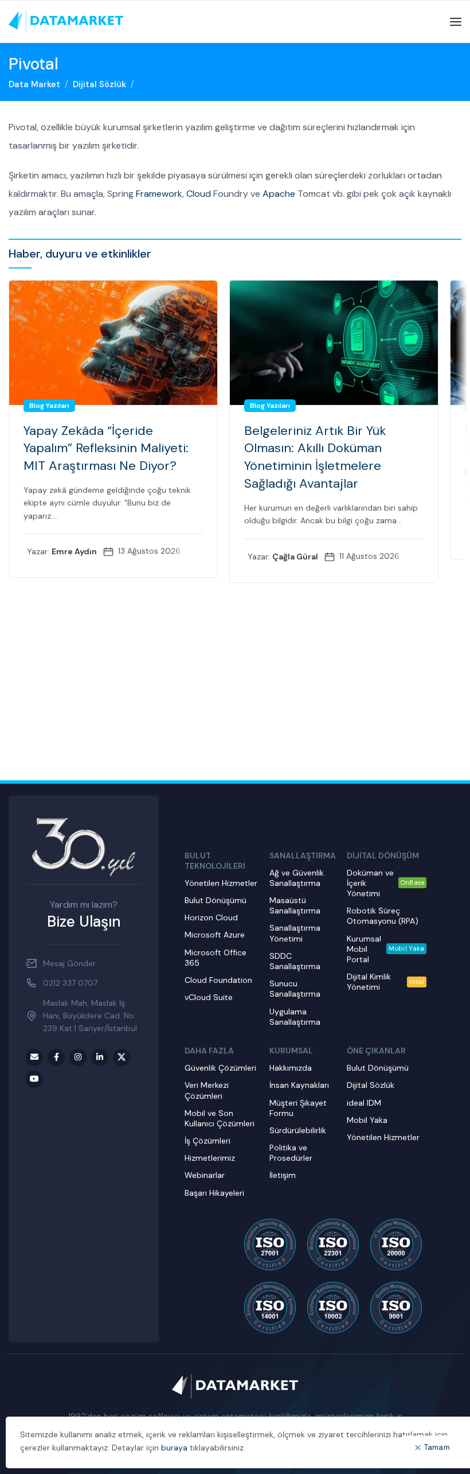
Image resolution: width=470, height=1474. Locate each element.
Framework (159, 194)
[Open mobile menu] (455, 21)
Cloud (198, 194)
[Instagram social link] (78, 1057)
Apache (279, 194)
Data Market (34, 84)
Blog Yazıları (49, 405)
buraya (174, 1447)
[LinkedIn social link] (99, 1057)
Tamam (437, 1447)
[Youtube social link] (34, 1079)
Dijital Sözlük (99, 84)
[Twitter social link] (121, 1057)
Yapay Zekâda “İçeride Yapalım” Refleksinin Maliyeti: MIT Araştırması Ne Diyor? (106, 448)
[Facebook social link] (56, 1057)
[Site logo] (66, 21)
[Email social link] (34, 1057)
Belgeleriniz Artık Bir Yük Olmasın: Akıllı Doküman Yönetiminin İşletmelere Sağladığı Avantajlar (315, 457)
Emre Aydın (74, 551)
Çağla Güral (295, 556)
